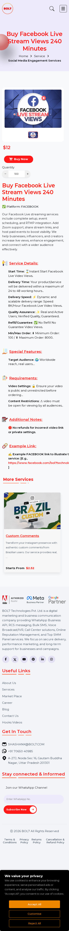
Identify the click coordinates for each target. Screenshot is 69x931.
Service (40, 56)
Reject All (34, 923)
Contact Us (10, 715)
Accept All (34, 904)
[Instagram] (51, 659)
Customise (34, 913)
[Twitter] (15, 659)
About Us (9, 682)
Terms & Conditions (10, 841)
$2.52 (30, 568)
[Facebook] (5, 659)
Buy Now (21, 159)
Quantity (8, 167)
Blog (5, 709)
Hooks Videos (12, 722)
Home (24, 56)
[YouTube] (24, 659)
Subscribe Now (16, 809)
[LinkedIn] (42, 659)
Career (7, 702)
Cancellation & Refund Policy (55, 841)
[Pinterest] (33, 659)
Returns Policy (36, 841)
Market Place (12, 696)
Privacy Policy (24, 841)
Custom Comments (22, 536)
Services (8, 689)
